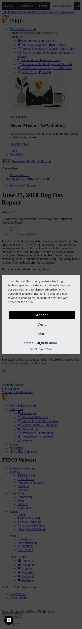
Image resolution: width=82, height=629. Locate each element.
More (42, 334)
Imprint (33, 349)
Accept (42, 315)
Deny (42, 324)
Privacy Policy (45, 349)
